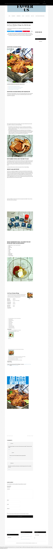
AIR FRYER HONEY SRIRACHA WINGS (14, 86)
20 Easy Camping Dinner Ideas (25, 534)
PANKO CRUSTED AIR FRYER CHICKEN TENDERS (15, 87)
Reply (9, 449)
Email (8, 504)
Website (8, 508)
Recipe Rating (9, 486)
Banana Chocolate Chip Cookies (25, 539)
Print (30, 298)
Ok (44, 1)
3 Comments (13, 26)
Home (8, 22)
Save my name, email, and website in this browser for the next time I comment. (18, 513)
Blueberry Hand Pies (15, 365)
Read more (44, 3)
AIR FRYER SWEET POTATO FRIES (13, 89)
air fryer (11, 22)
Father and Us (26, 8)
